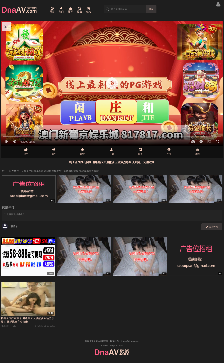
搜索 (151, 9)
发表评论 (213, 226)
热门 (61, 11)
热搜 (79, 11)
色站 (88, 11)
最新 (52, 11)
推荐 (70, 11)
